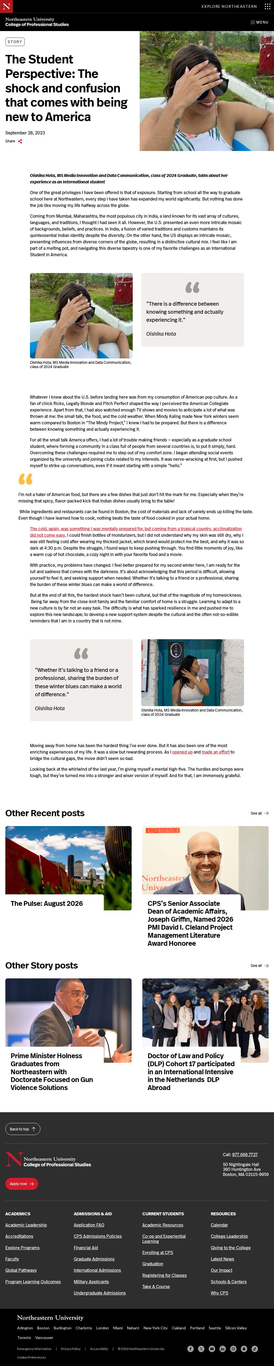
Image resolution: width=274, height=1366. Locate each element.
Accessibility (99, 1349)
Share (10, 141)
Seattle (215, 1328)
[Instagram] (233, 1349)
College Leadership (229, 1236)
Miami (118, 1328)
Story (15, 41)
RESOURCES (223, 1214)
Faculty (12, 1259)
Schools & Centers (229, 1282)
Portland (197, 1328)
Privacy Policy (71, 1349)
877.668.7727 (245, 1155)
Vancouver (44, 1337)
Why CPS (219, 1293)
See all (256, 813)
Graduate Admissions (94, 1259)
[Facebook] (190, 1349)
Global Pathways (21, 1270)
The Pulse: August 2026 (47, 903)
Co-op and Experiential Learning (164, 1238)
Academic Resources (162, 1225)
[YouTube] (212, 1349)
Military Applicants (91, 1282)
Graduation (152, 1264)
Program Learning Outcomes (33, 1282)
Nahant (133, 1328)
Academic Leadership (26, 1225)
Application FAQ (89, 1225)
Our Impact (221, 1270)
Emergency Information (34, 1349)
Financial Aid (86, 1248)
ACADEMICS (17, 1214)
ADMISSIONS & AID (93, 1214)
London (102, 1328)
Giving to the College (231, 1248)
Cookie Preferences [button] (31, 1357)
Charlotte (84, 1328)
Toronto (24, 1337)
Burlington (62, 1328)
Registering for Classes (164, 1275)
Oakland (179, 1328)
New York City (156, 1328)
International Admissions (97, 1270)
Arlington (25, 1328)
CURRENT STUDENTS (163, 1214)
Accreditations (19, 1236)
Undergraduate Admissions (100, 1293)
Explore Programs (22, 1248)
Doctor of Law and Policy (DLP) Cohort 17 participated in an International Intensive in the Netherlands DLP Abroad (191, 1071)
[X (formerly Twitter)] (201, 1349)
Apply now (19, 1183)
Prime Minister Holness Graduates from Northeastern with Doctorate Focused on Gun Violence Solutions (52, 1071)
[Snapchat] (244, 1349)
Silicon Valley (236, 1328)
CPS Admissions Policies (98, 1236)
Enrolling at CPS (157, 1253)
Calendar (219, 1225)
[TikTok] (255, 1349)
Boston (43, 1328)
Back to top (20, 1129)
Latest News (222, 1259)
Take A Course (156, 1287)
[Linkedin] (222, 1349)
